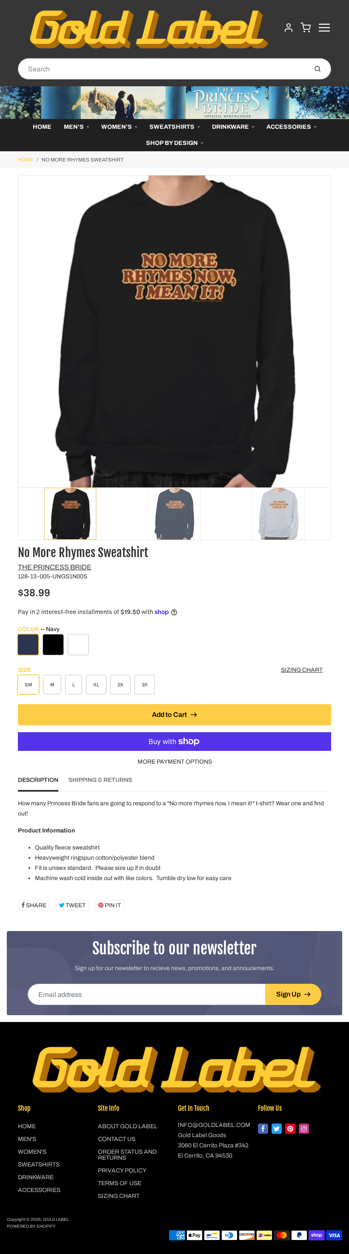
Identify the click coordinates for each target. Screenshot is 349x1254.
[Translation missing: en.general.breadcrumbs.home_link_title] (174, 102)
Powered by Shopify (31, 1226)
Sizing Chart (302, 670)
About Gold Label (127, 1126)
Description (38, 780)
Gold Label (56, 1219)
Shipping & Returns (100, 780)
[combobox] (162, 68)
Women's (116, 127)
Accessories (288, 127)
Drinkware (230, 127)
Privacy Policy (122, 1170)
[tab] (43, 783)
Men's (74, 127)
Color (39, 629)
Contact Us (116, 1139)
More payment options (174, 762)
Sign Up (288, 994)
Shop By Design (172, 143)
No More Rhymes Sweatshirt (82, 160)
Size (24, 670)
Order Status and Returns (127, 1155)
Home (42, 127)
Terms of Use (119, 1183)
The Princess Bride (55, 567)
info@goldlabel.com (214, 1125)
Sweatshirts (172, 127)
